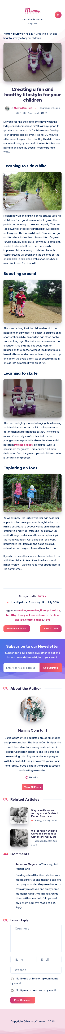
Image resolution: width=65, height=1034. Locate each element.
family (29, 33)
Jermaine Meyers (26, 864)
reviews (18, 33)
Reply (19, 907)
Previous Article (16, 628)
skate (29, 619)
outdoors (42, 615)
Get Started (50, 667)
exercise (33, 610)
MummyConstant (32, 730)
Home (7, 33)
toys (47, 619)
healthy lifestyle (17, 615)
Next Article (51, 628)
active (21, 610)
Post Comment (22, 1000)
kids (32, 615)
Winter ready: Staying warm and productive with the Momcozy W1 (44, 834)
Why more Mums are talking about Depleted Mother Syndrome (44, 813)
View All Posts (32, 787)
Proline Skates (23, 444)
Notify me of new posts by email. (36, 990)
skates (38, 619)
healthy (55, 610)
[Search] (58, 14)
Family (44, 610)
